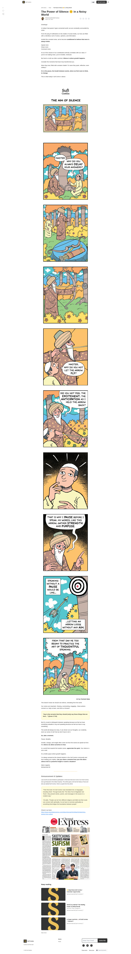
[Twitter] (83, 945)
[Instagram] (91, 945)
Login (93, 2)
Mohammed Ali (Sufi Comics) (52, 17)
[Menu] (108, 2)
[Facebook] (87, 945)
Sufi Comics (43, 7)
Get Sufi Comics (101, 2)
